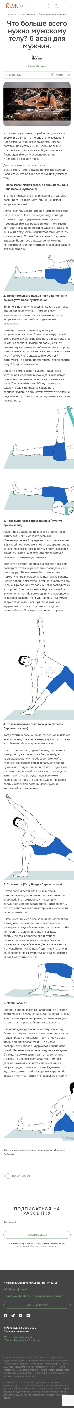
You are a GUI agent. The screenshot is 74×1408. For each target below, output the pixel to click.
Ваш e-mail (9, 1222)
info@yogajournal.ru (16, 1289)
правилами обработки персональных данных (37, 1246)
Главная (12, 14)
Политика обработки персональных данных (33, 1296)
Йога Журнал (37, 66)
